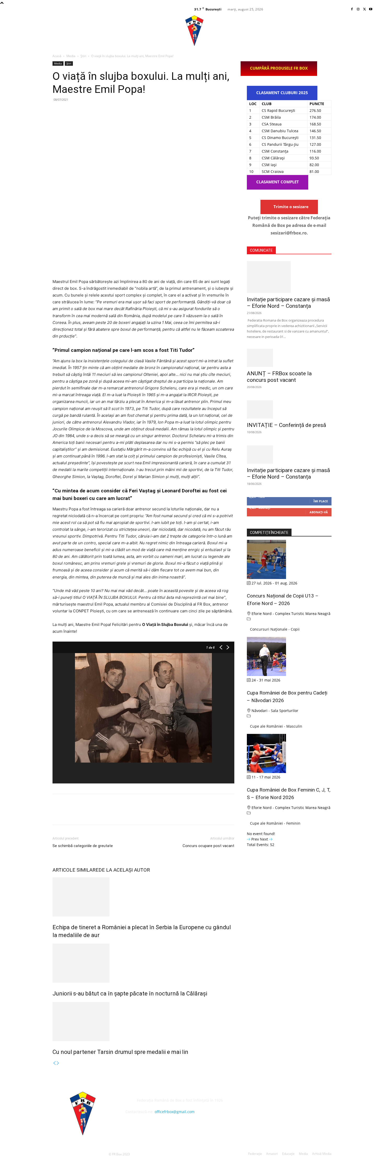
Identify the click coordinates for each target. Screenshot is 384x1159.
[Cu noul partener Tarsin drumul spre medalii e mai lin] (143, 1021)
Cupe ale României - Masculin (276, 726)
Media (70, 56)
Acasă (57, 56)
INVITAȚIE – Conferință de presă (286, 425)
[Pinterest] (82, 111)
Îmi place (320, 501)
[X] (364, 9)
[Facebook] (352, 9)
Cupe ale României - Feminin (275, 823)
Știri (83, 56)
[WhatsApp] (94, 111)
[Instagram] (358, 9)
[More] (106, 111)
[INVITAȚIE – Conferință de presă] (289, 409)
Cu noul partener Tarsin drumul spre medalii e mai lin (120, 1052)
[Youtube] (371, 9)
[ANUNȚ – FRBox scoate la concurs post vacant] (289, 358)
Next (264, 839)
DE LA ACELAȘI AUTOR (124, 870)
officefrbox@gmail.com (175, 1111)
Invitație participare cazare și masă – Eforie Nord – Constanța (288, 302)
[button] (371, 30)
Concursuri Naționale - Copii (275, 629)
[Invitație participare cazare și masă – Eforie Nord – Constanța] (289, 277)
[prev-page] (54, 1063)
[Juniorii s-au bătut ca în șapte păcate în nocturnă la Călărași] (143, 963)
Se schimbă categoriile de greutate (83, 845)
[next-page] (58, 1063)
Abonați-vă (319, 512)
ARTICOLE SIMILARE (75, 870)
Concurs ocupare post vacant (208, 845)
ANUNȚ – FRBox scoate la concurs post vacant (279, 376)
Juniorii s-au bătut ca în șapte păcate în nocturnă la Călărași (130, 993)
